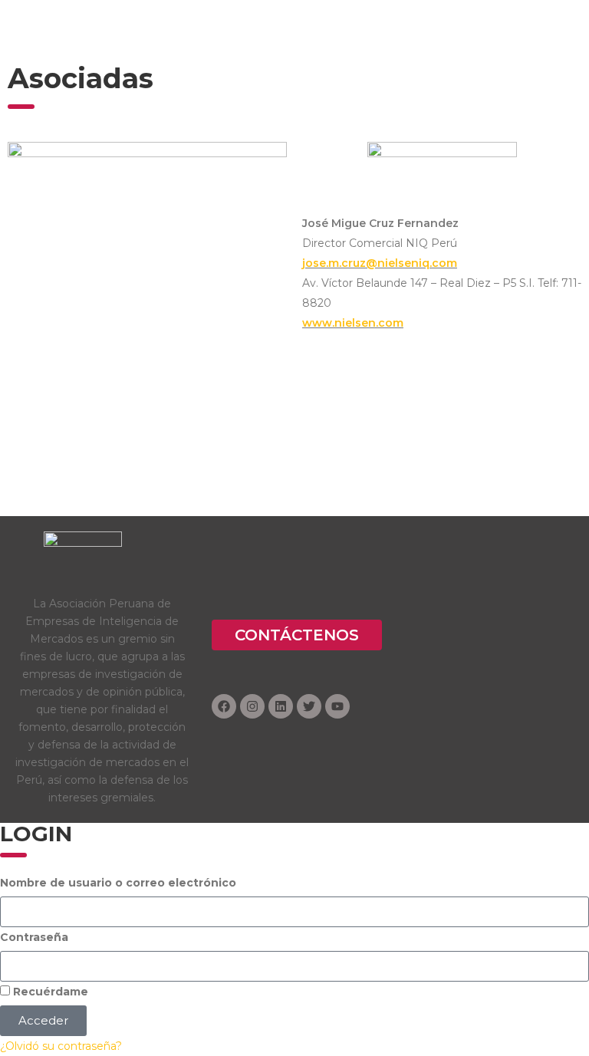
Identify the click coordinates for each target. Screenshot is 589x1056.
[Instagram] (252, 706)
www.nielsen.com (352, 323)
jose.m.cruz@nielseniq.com (379, 263)
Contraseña (34, 937)
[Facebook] (224, 706)
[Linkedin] (280, 706)
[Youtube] (337, 706)
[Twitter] (309, 706)
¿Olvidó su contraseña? (61, 1046)
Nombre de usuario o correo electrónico (118, 883)
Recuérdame (49, 991)
